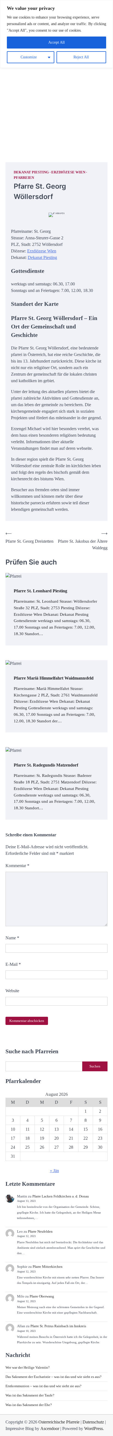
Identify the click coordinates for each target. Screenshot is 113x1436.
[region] (56, 34)
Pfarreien (24, 178)
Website (12, 990)
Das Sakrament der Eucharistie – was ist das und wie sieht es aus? (53, 1377)
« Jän (54, 1170)
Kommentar (17, 865)
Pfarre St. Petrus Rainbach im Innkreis (58, 1326)
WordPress (93, 1428)
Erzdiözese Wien (68, 172)
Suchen (94, 1066)
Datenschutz (93, 1422)
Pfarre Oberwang (42, 1296)
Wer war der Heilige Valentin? (27, 1367)
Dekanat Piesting (31, 172)
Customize (29, 57)
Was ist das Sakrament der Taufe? (29, 1395)
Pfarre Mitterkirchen (48, 1267)
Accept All (56, 42)
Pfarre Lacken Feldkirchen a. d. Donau (60, 1196)
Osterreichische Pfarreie (59, 1422)
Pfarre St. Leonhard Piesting (40, 591)
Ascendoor (49, 1428)
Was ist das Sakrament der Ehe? (28, 1405)
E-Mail (13, 964)
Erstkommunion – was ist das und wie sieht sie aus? (43, 1386)
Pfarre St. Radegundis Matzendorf (46, 765)
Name (12, 938)
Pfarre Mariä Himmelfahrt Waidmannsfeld (54, 678)
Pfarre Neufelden (40, 1231)
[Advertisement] (56, 92)
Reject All (81, 57)
